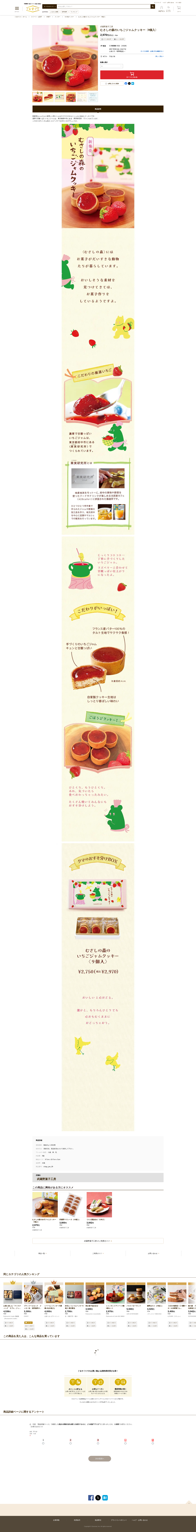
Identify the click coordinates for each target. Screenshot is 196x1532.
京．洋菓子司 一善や (71, 1316)
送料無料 (64, 12)
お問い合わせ (153, 1253)
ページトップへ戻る (189, 1502)
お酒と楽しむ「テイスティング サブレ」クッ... (12, 1307)
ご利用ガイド (97, 1253)
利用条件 (77, 1520)
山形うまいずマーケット (51, 1316)
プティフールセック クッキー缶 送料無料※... (32, 1307)
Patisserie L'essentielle (93, 1314)
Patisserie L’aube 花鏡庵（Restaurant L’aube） (11, 1317)
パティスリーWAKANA (154, 1314)
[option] (12, 1305)
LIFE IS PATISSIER (132, 1314)
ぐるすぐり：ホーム (21, 17)
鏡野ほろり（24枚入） (155, 1306)
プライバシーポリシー (119, 1520)
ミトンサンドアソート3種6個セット (115, 1307)
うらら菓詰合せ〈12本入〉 (96, 1219)
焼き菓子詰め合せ (92, 1306)
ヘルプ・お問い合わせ (168, 2)
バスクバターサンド (134, 1306)
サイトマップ (157, 2)
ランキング (74, 12)
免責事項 (98, 1520)
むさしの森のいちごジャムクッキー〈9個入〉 (92, 17)
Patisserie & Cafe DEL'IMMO (115, 1316)
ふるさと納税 (54, 12)
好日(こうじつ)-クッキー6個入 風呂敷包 (74, 1307)
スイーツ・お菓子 (36, 17)
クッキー (57, 17)
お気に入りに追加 (113, 83)
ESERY (26, 1316)
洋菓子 (48, 17)
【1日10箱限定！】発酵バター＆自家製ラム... (177, 1307)
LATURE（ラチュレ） (174, 1316)
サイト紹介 (178, 2)
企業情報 (56, 1520)
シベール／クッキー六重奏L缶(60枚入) (53, 1307)
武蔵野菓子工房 (37, 1230)
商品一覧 (41, 1253)
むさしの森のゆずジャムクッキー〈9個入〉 (44, 1221)
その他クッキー (69, 17)
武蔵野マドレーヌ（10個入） (69, 1219)
